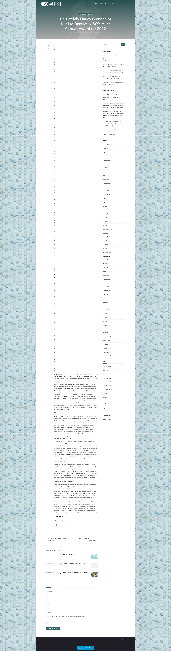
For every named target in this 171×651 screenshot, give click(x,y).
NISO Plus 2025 (107, 378)
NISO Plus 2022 (58, 527)
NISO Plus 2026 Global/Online (101, 3)
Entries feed (106, 412)
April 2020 (105, 329)
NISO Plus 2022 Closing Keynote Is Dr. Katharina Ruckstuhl (73, 573)
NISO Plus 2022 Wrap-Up (67, 554)
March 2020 (106, 333)
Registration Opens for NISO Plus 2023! (113, 103)
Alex (104, 95)
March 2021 (106, 302)
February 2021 (107, 306)
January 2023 (106, 237)
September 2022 (107, 252)
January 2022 (106, 275)
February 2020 (107, 337)
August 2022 (106, 256)
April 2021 (105, 298)
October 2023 (106, 225)
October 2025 (106, 164)
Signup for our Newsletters (85, 648)
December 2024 (107, 183)
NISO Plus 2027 (107, 386)
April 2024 (105, 210)
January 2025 (106, 179)
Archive (119, 3)
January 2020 (106, 340)
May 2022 (105, 264)
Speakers (90, 14)
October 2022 (106, 248)
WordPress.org (107, 419)
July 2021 (105, 294)
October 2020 (106, 321)
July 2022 (105, 260)
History (105, 374)
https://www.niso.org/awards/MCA (87, 513)
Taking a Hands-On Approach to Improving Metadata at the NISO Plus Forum (113, 97)
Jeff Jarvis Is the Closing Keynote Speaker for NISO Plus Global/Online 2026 (112, 58)
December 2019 (107, 344)
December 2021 (107, 279)
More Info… (127, 3)
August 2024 (106, 195)
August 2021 (106, 290)
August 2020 (106, 325)
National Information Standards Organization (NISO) (60, 639)
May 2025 (105, 175)
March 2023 (106, 233)
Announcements (82, 14)
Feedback (105, 370)
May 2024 (105, 206)
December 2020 (107, 314)
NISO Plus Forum (107, 389)
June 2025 (105, 171)
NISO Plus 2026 (107, 382)
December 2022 (107, 241)
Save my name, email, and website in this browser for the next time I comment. (66, 616)
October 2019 (106, 352)
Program (105, 393)
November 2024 (107, 187)
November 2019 (107, 348)
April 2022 (105, 267)
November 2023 (107, 221)
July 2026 (105, 148)
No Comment (98, 32)
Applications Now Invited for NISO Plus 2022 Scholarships (72, 564)
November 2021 (107, 283)
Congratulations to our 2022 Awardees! (113, 130)
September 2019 (107, 356)
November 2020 (107, 317)
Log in (104, 408)
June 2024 (105, 202)
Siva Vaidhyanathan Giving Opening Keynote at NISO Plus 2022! (113, 124)
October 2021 (106, 287)
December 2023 (107, 218)
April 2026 (105, 156)
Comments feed (107, 415)
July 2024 (105, 198)
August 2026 (106, 145)
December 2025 (107, 160)
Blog (113, 3)
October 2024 (106, 191)
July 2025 (105, 168)
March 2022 (106, 271)
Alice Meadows (75, 32)
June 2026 (105, 152)
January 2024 (106, 214)
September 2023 (107, 229)
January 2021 (106, 310)
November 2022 (107, 244)
